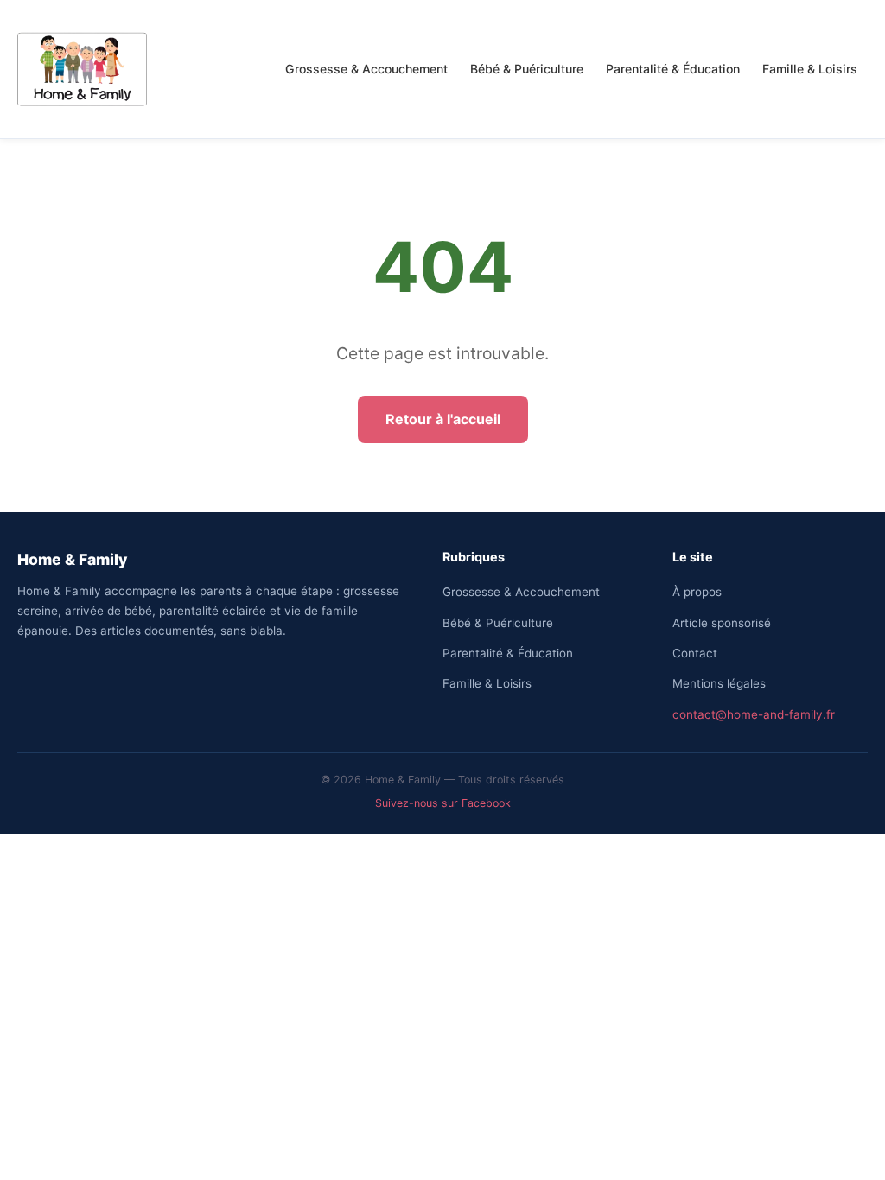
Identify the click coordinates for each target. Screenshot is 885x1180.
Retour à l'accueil (442, 419)
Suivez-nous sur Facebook (443, 802)
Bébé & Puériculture (526, 68)
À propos (697, 592)
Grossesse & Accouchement (366, 68)
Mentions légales (719, 683)
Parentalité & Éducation (673, 68)
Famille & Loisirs (809, 68)
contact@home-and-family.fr (753, 714)
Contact (694, 653)
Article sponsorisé (721, 623)
